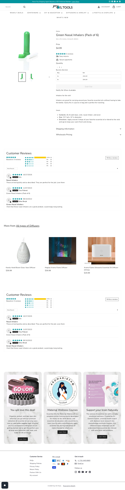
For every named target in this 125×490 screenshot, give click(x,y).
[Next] (48, 77)
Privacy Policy (34, 466)
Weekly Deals (16, 13)
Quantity (59, 63)
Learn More (22, 439)
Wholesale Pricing (64, 134)
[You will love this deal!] (23, 391)
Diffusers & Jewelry (76, 13)
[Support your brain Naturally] (102, 391)
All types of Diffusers (27, 226)
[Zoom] (26, 47)
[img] (17, 175)
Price (58, 44)
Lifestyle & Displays (103, 13)
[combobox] (15, 7)
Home (58, 31)
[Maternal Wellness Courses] (63, 391)
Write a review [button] (112, 158)
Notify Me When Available (66, 90)
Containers (33, 13)
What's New (62, 17)
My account (34, 475)
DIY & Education (52, 13)
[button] (61, 54)
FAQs (32, 460)
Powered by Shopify (69, 486)
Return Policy (34, 469)
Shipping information (65, 129)
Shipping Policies (36, 463)
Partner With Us (35, 472)
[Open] (4, 485)
